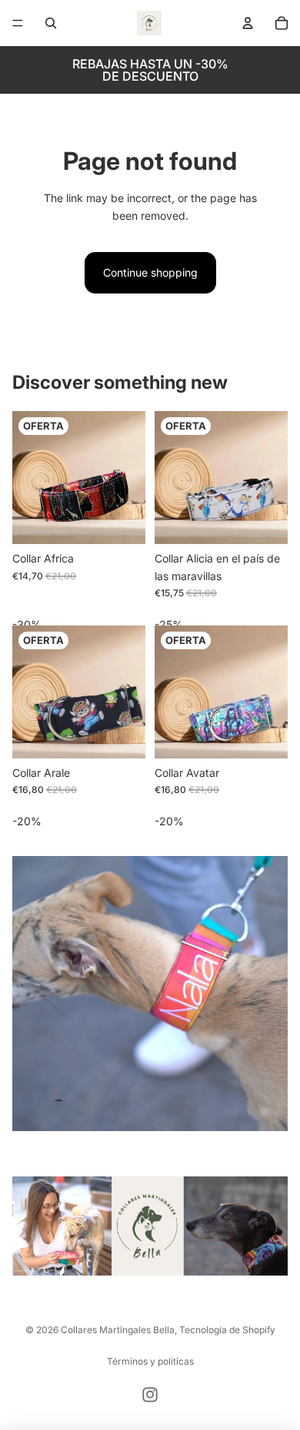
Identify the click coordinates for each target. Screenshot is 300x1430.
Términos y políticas (150, 1361)
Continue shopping (150, 272)
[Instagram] (150, 1394)
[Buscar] (51, 23)
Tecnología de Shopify (227, 1329)
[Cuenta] (248, 23)
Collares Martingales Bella (118, 1329)
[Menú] (17, 23)
